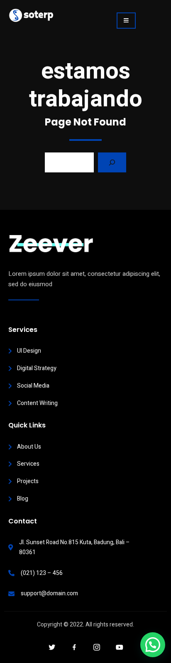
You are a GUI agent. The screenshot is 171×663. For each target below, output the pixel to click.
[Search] (112, 162)
